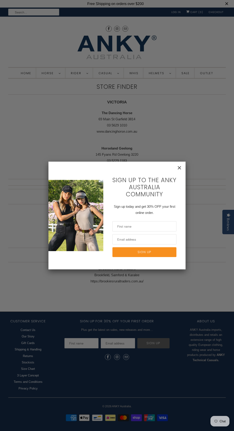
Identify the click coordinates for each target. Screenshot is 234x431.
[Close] (179, 168)
